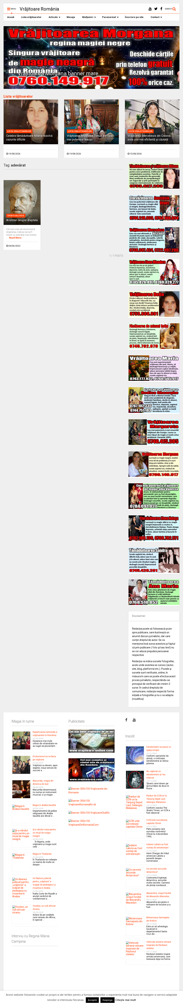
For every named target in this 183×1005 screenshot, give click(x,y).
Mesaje (71, 17)
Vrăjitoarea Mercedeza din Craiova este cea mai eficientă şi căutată (149, 137)
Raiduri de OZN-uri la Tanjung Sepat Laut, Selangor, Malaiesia (156, 798)
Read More (15, 237)
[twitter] (156, 9)
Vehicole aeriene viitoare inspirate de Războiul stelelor (158, 945)
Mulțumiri (87, 17)
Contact (155, 17)
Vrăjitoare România (39, 9)
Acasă (10, 17)
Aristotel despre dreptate (22, 220)
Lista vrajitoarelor (19, 131)
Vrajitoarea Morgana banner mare (58, 73)
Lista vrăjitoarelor (31, 17)
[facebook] (161, 9)
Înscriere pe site (134, 17)
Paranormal (109, 17)
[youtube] (150, 9)
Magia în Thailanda (42, 854)
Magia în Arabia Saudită (44, 805)
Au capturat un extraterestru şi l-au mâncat (155, 774)
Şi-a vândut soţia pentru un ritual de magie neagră (44, 832)
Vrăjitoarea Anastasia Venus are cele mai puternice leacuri (90, 137)
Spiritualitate (15, 216)
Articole (53, 17)
